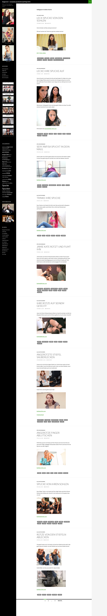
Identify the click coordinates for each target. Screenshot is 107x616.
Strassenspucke (5, 77)
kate (45, 421)
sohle (39, 523)
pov (55, 133)
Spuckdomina (4, 250)
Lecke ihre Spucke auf (50, 71)
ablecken (40, 521)
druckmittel (54, 288)
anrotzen (40, 288)
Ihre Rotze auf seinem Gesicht (50, 304)
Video (7, 196)
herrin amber (59, 58)
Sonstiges (4, 74)
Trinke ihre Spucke (48, 197)
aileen (45, 521)
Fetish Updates (5, 236)
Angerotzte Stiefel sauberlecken (49, 356)
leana (11, 166)
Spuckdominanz (41, 68)
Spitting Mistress (5, 249)
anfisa (39, 185)
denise (39, 235)
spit (8, 183)
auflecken (40, 133)
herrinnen (9, 162)
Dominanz (45, 185)
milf (48, 473)
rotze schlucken (5, 177)
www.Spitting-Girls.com (50, 128)
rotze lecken (67, 58)
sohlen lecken (5, 183)
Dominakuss (8, 156)
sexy (64, 133)
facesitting (45, 341)
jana (56, 341)
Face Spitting (4, 233)
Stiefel (62, 421)
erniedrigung (52, 185)
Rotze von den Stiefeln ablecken (51, 536)
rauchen (4, 173)
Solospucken (40, 15)
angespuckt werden (6, 150)
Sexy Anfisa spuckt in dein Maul (53, 148)
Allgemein (4, 70)
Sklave (4, 181)
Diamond (47, 73)
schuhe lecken (5, 179)
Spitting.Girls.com (41, 411)
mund (50, 290)
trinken (63, 235)
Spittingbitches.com (42, 516)
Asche (10, 154)
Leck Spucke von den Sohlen (50, 19)
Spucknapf (10, 192)
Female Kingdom (5, 235)
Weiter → (60, 600)
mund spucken (5, 170)
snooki (68, 133)
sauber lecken (55, 421)
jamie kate (45, 290)
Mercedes (8, 168)
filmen (60, 288)
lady (9, 166)
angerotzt (48, 23)
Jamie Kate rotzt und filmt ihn (54, 248)
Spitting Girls (4, 247)
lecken (50, 133)
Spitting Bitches (5, 243)
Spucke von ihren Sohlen (53, 484)
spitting (10, 183)
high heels (67, 521)
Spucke (44, 59)
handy (65, 288)
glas (44, 235)
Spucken (50, 59)
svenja (59, 594)
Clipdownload (40, 414)
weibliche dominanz (58, 59)
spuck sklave (4, 194)
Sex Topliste (4, 242)
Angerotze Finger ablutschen (48, 434)
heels (56, 521)
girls (9, 159)
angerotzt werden (5, 148)
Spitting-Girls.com (41, 180)
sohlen (44, 523)
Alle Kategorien (41, 195)
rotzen (39, 59)
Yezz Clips (4, 254)
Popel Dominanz (5, 240)
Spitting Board (5, 245)
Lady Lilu (4, 238)
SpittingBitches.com (42, 283)
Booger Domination (6, 229)
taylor (60, 523)
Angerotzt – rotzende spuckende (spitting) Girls (16, 2)
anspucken (47, 288)
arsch (39, 341)
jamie (66, 419)
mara (44, 473)
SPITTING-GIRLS (41, 53)
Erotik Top (4, 231)
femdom (47, 58)
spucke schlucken (6, 191)
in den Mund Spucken (6, 165)
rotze (59, 133)
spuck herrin (4, 192)
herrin (52, 58)
